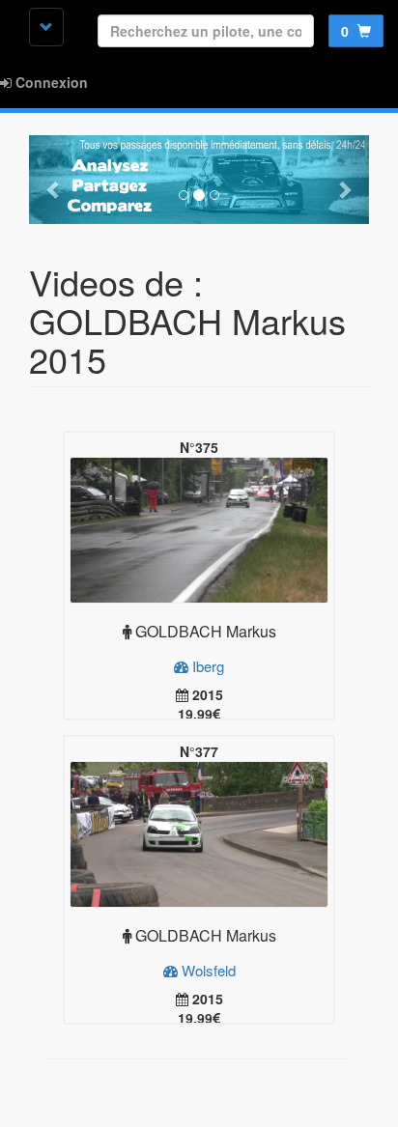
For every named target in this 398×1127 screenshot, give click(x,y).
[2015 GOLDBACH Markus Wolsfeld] (199, 834)
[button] (54, 179)
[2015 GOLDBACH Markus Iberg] (199, 530)
